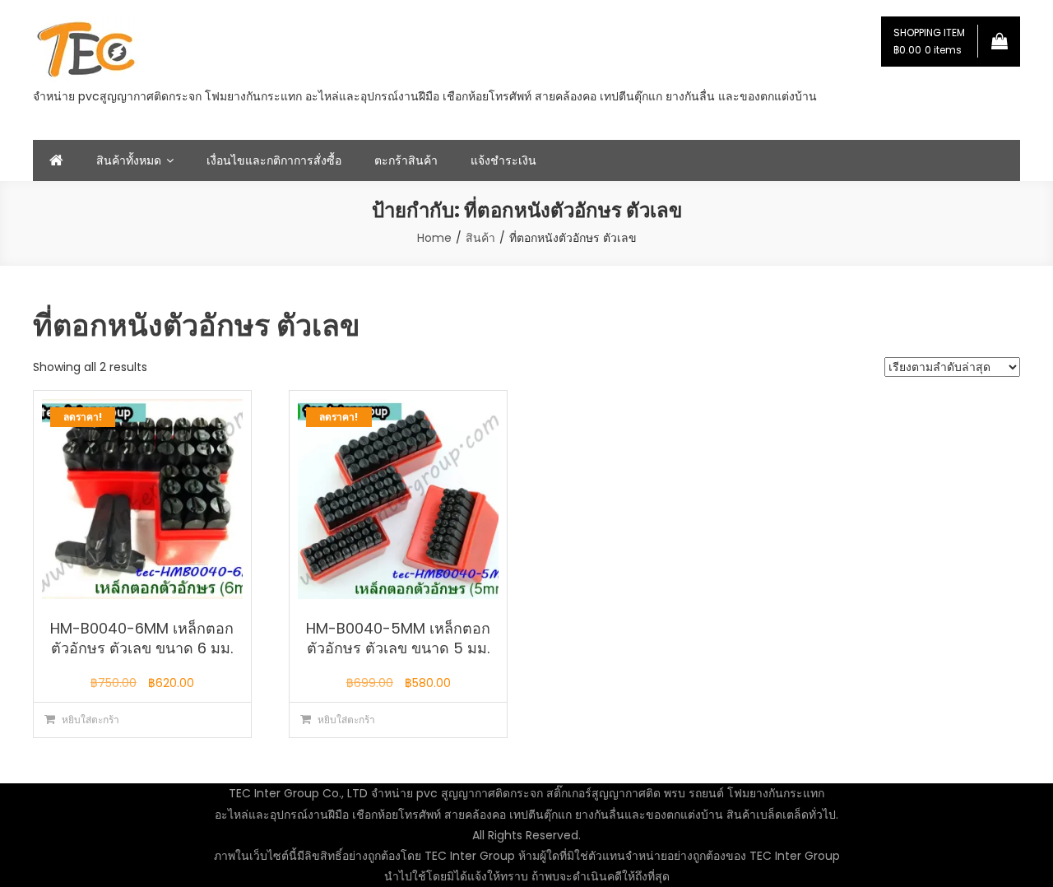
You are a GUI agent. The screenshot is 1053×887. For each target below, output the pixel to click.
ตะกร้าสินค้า (406, 160)
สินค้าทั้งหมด (128, 160)
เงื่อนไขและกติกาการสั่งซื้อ (273, 160)
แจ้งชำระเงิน (503, 160)
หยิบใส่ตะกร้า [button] (90, 720)
